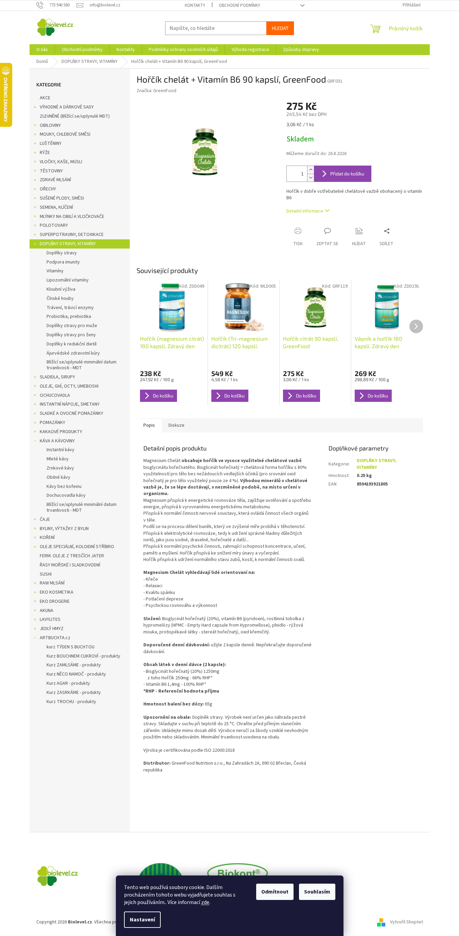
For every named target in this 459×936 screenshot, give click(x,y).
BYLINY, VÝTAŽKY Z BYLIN (64, 528)
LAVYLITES (50, 619)
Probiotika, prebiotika (69, 316)
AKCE (45, 98)
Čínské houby (60, 298)
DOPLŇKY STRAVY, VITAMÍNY (68, 243)
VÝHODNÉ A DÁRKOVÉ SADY (67, 107)
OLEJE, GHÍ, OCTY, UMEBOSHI (69, 386)
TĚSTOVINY (51, 171)
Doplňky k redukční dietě (72, 344)
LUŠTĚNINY (50, 143)
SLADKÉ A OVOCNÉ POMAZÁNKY (71, 413)
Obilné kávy (58, 477)
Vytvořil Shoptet (406, 922)
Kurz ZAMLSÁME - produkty (74, 665)
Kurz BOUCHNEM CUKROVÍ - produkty (83, 656)
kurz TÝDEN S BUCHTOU (70, 647)
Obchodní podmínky (239, 5)
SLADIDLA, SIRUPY (57, 377)
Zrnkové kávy (60, 468)
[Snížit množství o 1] (310, 178)
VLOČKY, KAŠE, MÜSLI (61, 161)
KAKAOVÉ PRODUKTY (61, 431)
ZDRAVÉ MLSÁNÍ (55, 179)
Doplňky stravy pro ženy (71, 334)
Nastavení (142, 919)
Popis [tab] (149, 425)
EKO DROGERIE (55, 601)
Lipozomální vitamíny (68, 280)
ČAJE (45, 519)
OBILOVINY (50, 125)
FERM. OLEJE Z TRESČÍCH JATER (72, 555)
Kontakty (195, 5)
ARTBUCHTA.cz (55, 637)
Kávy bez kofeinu (64, 486)
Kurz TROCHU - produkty (71, 701)
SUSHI (46, 574)
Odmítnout (274, 892)
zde (205, 902)
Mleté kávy (58, 459)
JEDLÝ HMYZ (52, 628)
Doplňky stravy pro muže (72, 325)
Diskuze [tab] (176, 425)
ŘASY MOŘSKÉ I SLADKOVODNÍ (70, 565)
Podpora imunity (63, 262)
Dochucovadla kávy (66, 495)
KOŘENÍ (47, 537)
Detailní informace (304, 211)
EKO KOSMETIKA (56, 592)
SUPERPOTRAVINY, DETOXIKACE (72, 234)
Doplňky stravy (62, 253)
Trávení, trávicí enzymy (70, 307)
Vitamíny (55, 271)
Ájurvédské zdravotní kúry (73, 353)
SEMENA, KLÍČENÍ (56, 207)
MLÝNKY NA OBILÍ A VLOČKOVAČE (72, 216)
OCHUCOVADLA (55, 395)
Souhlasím (317, 892)
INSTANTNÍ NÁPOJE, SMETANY (70, 404)
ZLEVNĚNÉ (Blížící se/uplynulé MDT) (75, 116)
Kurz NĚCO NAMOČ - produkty (76, 674)
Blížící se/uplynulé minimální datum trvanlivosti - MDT (82, 365)
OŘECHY (48, 189)
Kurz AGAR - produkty (68, 683)
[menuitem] (42, 49)
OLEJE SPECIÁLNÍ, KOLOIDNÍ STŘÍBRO (77, 546)
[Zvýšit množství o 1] (310, 170)
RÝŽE (45, 152)
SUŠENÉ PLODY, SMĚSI (62, 198)
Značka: (156, 90)
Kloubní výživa (61, 289)
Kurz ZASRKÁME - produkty (74, 692)
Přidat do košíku (347, 173)
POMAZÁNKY (52, 422)
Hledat (280, 28)
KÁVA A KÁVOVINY (57, 441)
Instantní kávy (60, 449)
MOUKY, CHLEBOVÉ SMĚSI (65, 134)
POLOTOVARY (54, 225)
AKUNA (46, 610)
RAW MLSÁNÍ (52, 583)
